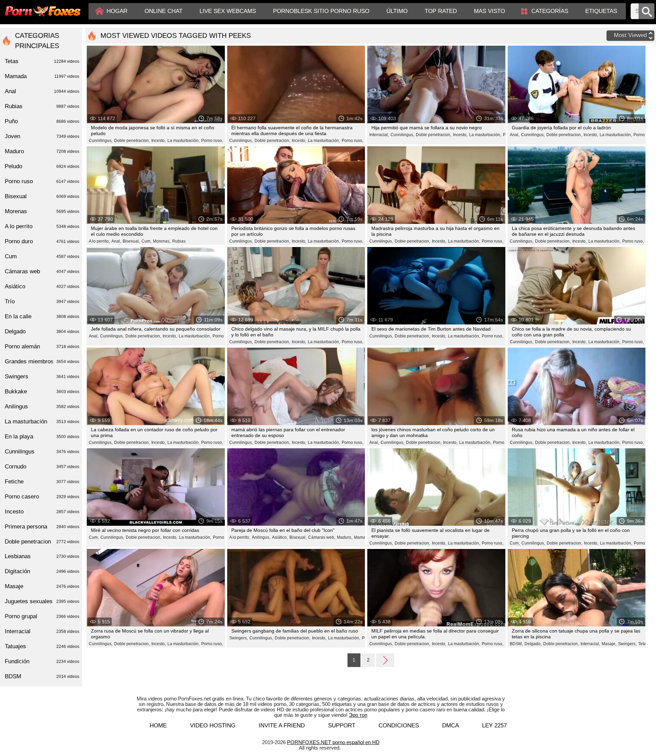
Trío (42, 301)
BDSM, (516, 643)
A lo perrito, (99, 241)
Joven (42, 136)
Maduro (42, 151)
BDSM (42, 676)
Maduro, (344, 537)
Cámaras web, (321, 537)
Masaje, (609, 643)
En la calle (42, 316)
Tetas (643, 643)
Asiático (42, 286)
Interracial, (379, 134)
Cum (42, 256)
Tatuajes (42, 646)
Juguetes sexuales (42, 601)
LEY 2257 (494, 725)
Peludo (42, 166)
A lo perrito (42, 226)
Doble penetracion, (132, 140)
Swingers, (238, 638)
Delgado (42, 331)
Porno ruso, (212, 140)
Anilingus (42, 406)
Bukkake (42, 391)
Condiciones (399, 725)
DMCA (450, 725)
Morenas (42, 211)
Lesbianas (42, 556)
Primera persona (42, 526)
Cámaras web (42, 271)
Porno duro (42, 241)
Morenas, (161, 241)
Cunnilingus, (100, 140)
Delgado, (533, 643)
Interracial (42, 631)
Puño (42, 121)
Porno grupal (42, 616)
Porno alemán (42, 346)
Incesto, (158, 140)
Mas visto (489, 11)
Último (397, 11)
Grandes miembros (42, 361)
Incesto (42, 511)
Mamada (42, 76)
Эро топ (358, 715)
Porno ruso (42, 181)
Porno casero (42, 496)
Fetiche (42, 481)
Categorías (549, 11)
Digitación (42, 571)
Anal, (514, 134)
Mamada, (362, 537)
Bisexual (42, 196)
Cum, (146, 241)
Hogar (117, 11)
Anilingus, (261, 537)
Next (385, 660)
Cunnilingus (42, 451)
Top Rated (441, 11)
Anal (42, 91)
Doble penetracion (42, 541)
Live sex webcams (228, 11)
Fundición (42, 661)
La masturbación (42, 421)
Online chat (163, 11)
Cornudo (42, 466)
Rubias (179, 241)
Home (158, 725)
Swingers (42, 376)
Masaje (42, 586)
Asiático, (280, 537)
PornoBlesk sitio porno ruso (321, 11)
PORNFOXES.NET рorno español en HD (333, 742)
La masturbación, (183, 140)
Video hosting (212, 725)
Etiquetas (601, 11)
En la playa (42, 436)
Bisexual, (131, 241)
